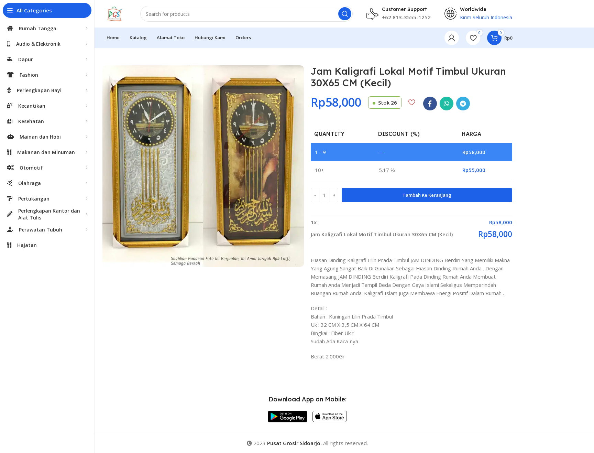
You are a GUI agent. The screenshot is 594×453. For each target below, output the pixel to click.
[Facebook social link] (430, 103)
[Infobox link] (398, 13)
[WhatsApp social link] (446, 103)
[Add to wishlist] (411, 102)
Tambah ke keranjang (427, 195)
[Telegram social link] (463, 103)
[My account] (451, 38)
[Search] (344, 13)
